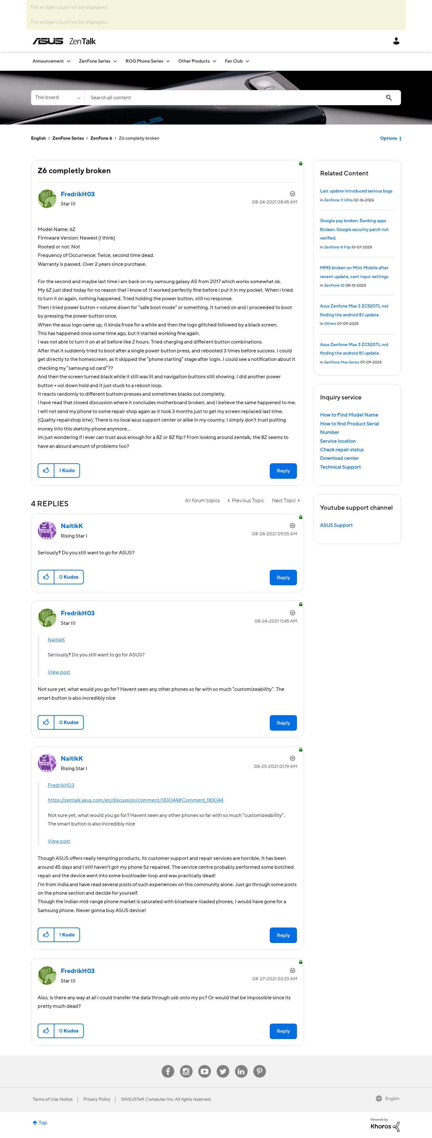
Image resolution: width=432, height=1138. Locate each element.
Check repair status (342, 450)
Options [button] (388, 138)
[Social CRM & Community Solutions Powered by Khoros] (385, 1125)
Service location (338, 441)
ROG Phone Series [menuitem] (144, 61)
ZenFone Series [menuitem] (94, 61)
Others (330, 323)
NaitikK (56, 640)
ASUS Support (336, 525)
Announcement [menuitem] (48, 61)
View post (59, 672)
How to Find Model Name (349, 415)
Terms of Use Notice (53, 1099)
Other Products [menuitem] (194, 61)
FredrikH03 (61, 785)
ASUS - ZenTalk (64, 41)
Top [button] (43, 1123)
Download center (339, 458)
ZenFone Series (68, 138)
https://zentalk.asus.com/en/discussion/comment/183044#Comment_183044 (135, 800)
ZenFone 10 (334, 285)
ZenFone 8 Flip (337, 247)
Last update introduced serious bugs (356, 191)
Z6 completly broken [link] (139, 138)
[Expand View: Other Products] (214, 61)
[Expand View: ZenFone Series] (115, 61)
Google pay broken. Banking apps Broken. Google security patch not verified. (354, 229)
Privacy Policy (96, 1099)
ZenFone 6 (101, 138)
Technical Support (340, 467)
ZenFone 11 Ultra (338, 200)
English (38, 138)
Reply (283, 471)
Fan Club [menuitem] (234, 61)
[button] (46, 470)
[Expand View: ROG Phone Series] (168, 61)
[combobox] (242, 97)
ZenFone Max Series (341, 362)
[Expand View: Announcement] (68, 61)
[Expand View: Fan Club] (247, 61)
